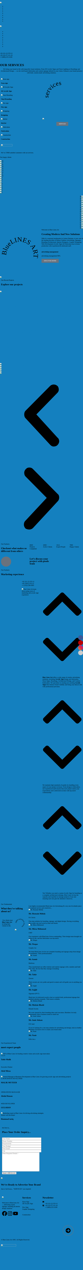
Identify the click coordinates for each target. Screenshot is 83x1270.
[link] (46, 119)
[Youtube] (15, 1213)
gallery (66, 1197)
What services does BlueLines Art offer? (59, 673)
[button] (41, 415)
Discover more (61, 560)
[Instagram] (10, 1213)
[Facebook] (4, 1213)
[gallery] (63, 1203)
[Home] (4, 1178)
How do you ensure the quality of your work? (61, 781)
